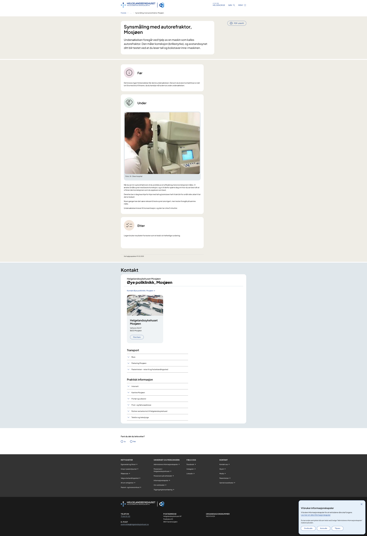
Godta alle (308, 528)
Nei (134, 441)
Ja (124, 441)
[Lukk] (361, 504)
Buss (133, 357)
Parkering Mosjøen (139, 363)
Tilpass (337, 528)
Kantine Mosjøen (138, 392)
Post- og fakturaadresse (141, 405)
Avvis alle (323, 528)
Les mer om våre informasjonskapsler (315, 515)
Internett (135, 386)
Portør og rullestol (139, 399)
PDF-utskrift (239, 23)
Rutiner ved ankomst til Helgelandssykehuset (149, 411)
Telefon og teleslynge (140, 417)
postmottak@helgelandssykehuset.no (135, 524)
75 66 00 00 (125, 516)
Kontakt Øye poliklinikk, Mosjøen (140, 290)
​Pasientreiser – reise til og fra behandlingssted (150, 369)
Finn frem (137, 337)
